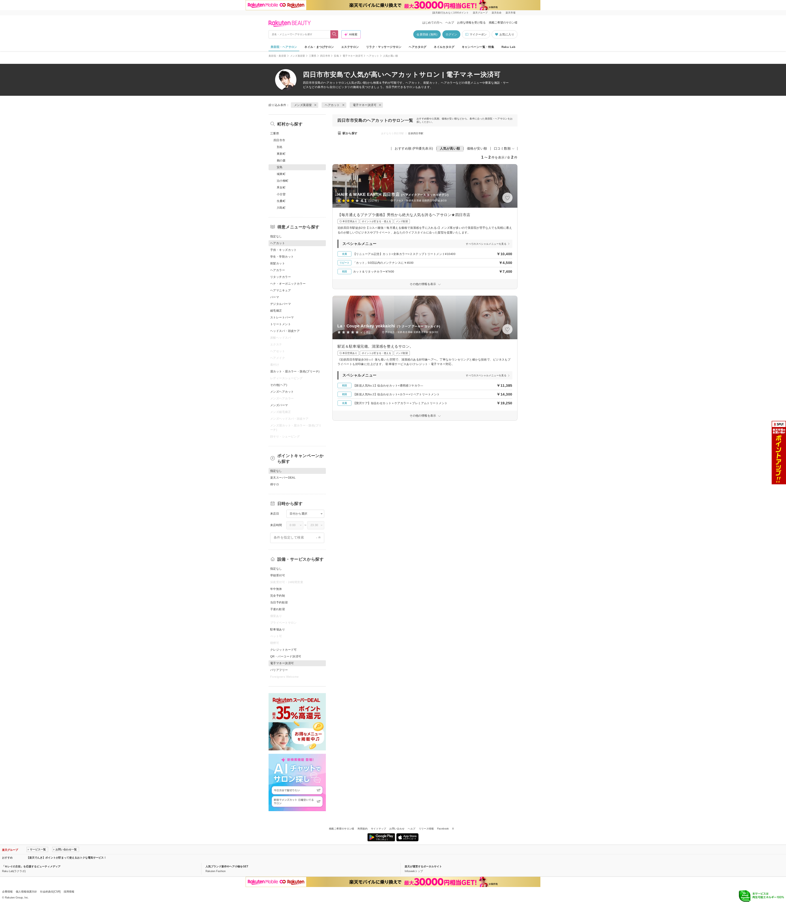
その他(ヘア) (278, 385)
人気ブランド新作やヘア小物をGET (227, 866)
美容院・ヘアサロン (284, 46)
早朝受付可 (277, 575)
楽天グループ (480, 12)
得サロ (274, 484)
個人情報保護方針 (26, 891)
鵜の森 (281, 160)
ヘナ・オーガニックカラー (288, 283)
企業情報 (7, 891)
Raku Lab (508, 46)
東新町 (281, 153)
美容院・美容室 (277, 55)
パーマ (274, 297)
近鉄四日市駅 (415, 133)
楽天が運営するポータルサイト (423, 866)
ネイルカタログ (444, 46)
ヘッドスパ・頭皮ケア (285, 330)
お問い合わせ (396, 828)
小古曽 (281, 194)
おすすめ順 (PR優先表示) (414, 148)
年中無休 (276, 589)
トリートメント (280, 324)
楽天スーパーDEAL (283, 477)
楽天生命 (496, 12)
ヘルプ (449, 22)
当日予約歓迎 (279, 602)
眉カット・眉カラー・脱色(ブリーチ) (295, 371)
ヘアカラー (277, 270)
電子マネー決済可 (353, 55)
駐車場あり (277, 629)
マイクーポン (478, 34)
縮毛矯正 (276, 310)
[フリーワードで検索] (334, 34)
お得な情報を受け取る (471, 22)
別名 (280, 147)
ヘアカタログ (418, 46)
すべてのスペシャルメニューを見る (486, 244)
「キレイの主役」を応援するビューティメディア (31, 866)
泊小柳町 (283, 180)
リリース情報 (426, 828)
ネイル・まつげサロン (319, 46)
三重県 (312, 55)
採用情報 (69, 891)
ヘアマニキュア (280, 290)
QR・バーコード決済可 (285, 656)
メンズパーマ (279, 405)
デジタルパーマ (280, 303)
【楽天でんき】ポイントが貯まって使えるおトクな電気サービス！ (66, 857)
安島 (336, 55)
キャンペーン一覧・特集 (478, 46)
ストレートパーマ (282, 317)
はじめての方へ (432, 22)
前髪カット (277, 263)
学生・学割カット (282, 256)
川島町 (281, 207)
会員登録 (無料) (427, 34)
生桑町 (281, 201)
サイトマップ (378, 828)
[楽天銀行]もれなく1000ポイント (450, 12)
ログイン (451, 34)
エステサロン (350, 46)
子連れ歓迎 (277, 609)
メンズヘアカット (282, 391)
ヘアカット (373, 55)
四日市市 (325, 55)
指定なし (276, 236)
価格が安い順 (477, 148)
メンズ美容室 (297, 55)
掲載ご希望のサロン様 (503, 22)
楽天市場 (510, 12)
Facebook (443, 828)
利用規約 (363, 828)
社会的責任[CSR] (50, 891)
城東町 (281, 174)
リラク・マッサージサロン (384, 46)
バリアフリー (279, 670)
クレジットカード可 (283, 649)
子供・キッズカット (283, 249)
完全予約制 (277, 595)
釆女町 (281, 187)
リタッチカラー (280, 276)
